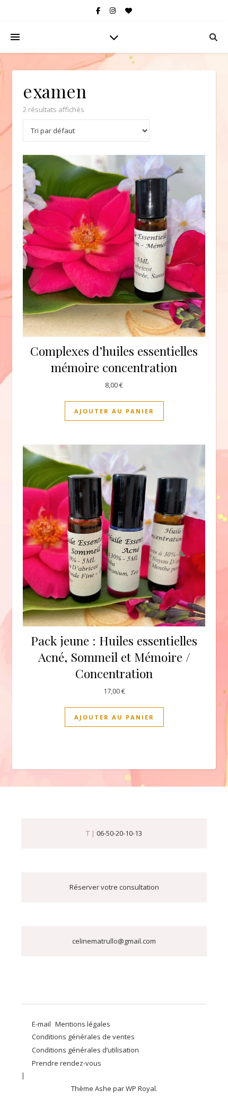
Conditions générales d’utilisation (85, 1050)
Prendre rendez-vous (66, 1063)
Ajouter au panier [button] (114, 411)
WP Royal (141, 1088)
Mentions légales (82, 1024)
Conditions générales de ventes (83, 1036)
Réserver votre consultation (114, 887)
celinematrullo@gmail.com (114, 941)
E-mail (41, 1024)
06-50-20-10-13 (119, 833)
